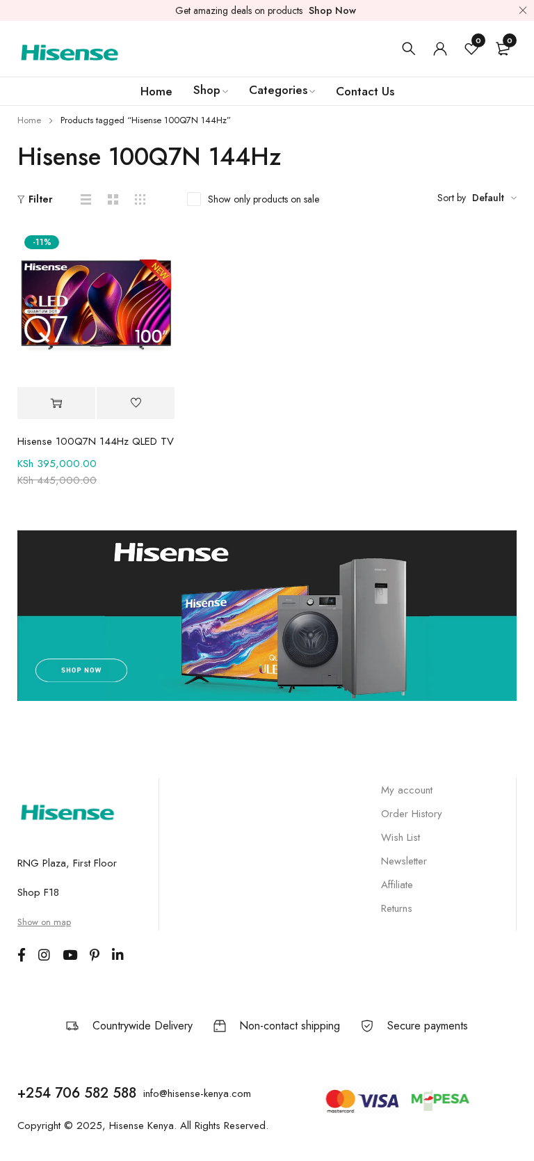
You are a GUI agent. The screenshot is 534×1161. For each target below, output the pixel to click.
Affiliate (397, 884)
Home (29, 120)
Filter (41, 199)
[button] (56, 403)
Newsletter (404, 861)
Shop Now (332, 10)
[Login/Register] (440, 49)
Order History (411, 813)
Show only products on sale (263, 199)
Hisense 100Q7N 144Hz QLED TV (95, 441)
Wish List (400, 837)
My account (406, 790)
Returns (396, 908)
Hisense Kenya (141, 1125)
